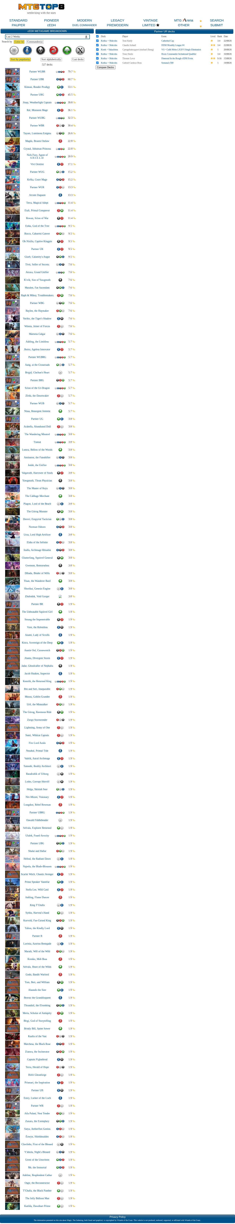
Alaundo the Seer (37, 990)
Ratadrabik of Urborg (37, 774)
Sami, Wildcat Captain (37, 735)
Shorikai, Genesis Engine (37, 588)
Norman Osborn (37, 527)
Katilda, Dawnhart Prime (37, 1206)
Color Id (19, 41)
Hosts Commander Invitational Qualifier (178, 54)
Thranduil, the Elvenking (37, 1005)
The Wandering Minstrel (37, 434)
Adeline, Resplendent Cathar (37, 1175)
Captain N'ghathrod (37, 1059)
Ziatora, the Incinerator (37, 1051)
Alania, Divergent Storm (37, 658)
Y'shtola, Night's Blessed (37, 1152)
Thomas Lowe (128, 58)
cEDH (51, 25)
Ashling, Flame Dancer (37, 897)
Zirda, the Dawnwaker (37, 395)
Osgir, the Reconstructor (37, 1183)
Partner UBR (37, 79)
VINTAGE (150, 20)
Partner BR (37, 604)
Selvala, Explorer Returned (37, 828)
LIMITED (148, 25)
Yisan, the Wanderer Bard (37, 581)
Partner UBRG (37, 812)
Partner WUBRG (37, 357)
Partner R (37, 936)
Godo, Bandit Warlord (37, 974)
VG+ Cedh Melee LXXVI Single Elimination (181, 49)
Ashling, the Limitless (37, 341)
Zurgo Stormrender (37, 719)
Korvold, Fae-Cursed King (37, 920)
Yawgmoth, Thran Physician (37, 480)
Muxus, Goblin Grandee (37, 696)
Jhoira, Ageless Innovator (37, 349)
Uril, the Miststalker (37, 704)
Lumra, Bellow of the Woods (37, 449)
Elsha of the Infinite (37, 542)
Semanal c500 (167, 63)
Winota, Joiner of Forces (37, 326)
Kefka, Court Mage (37, 179)
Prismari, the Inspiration (37, 1082)
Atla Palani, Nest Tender (37, 1113)
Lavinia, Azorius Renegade (37, 943)
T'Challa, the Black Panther (37, 1190)
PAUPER (18, 25)
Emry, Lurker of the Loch (37, 1098)
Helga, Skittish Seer (37, 789)
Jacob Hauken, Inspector (37, 673)
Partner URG (37, 94)
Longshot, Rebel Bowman (37, 804)
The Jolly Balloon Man (37, 1198)
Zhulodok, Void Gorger (37, 596)
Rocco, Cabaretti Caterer (37, 233)
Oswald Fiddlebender (37, 820)
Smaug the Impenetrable (37, 619)
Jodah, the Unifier (37, 465)
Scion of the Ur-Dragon (37, 388)
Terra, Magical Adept (37, 202)
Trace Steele (127, 54)
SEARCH (217, 20)
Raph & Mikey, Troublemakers (37, 295)
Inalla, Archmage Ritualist (37, 550)
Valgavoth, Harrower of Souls (37, 473)
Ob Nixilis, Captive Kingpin (37, 241)
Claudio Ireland (129, 45)
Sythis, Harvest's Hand (37, 912)
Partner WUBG (37, 118)
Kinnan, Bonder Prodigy (37, 87)
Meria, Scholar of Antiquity (37, 1013)
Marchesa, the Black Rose (37, 1044)
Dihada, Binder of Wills (37, 573)
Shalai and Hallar (37, 851)
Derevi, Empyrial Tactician (37, 519)
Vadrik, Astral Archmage (37, 758)
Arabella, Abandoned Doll (37, 426)
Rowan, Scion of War (37, 218)
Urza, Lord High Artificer (37, 534)
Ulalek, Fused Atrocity (37, 835)
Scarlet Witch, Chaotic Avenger (37, 874)
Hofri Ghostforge (37, 1075)
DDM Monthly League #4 (172, 45)
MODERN (84, 20)
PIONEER (51, 20)
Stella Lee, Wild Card (37, 889)
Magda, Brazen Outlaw (37, 141)
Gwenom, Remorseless (37, 565)
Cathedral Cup (167, 41)
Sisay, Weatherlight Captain (37, 102)
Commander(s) (35, 41)
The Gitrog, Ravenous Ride (37, 712)
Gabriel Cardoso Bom (132, 63)
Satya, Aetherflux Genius (37, 1129)
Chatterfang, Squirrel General (37, 557)
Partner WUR (37, 187)
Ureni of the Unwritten (37, 1159)
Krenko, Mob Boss (37, 959)
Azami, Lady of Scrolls (37, 635)
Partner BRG (37, 380)
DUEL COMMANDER (84, 25)
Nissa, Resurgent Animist (37, 411)
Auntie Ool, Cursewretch (37, 650)
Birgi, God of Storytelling (37, 1020)
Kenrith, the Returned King (37, 681)
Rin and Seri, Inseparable (37, 689)
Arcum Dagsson (37, 195)
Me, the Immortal (37, 1167)
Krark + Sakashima (109, 49)
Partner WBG (37, 303)
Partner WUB (37, 403)
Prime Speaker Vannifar (37, 882)
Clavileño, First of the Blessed (37, 1144)
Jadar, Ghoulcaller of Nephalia (37, 665)
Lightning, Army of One (37, 727)
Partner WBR (37, 125)
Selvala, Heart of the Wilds (37, 966)
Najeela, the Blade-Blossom (37, 866)
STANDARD (18, 20)
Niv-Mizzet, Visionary (37, 797)
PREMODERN (117, 25)
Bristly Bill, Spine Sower (37, 1028)
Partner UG (37, 418)
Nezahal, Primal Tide (37, 750)
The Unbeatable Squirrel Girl (37, 611)
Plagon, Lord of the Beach (37, 503)
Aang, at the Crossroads (37, 364)
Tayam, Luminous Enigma (37, 133)
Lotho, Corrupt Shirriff (37, 781)
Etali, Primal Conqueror (37, 210)
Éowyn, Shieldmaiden (37, 1136)
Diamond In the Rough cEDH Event (177, 58)
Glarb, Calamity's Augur (37, 256)
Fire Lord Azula (37, 743)
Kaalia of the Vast (37, 1036)
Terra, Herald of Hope (37, 1067)
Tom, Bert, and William (37, 982)
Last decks (78, 59)
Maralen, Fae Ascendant (37, 287)
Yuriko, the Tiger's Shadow (37, 318)
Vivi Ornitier (37, 164)
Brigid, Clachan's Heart (37, 372)
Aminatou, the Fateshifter (37, 457)
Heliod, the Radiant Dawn (37, 858)
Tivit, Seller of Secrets (37, 264)
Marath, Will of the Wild (37, 951)
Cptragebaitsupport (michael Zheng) (138, 49)
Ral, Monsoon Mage (37, 110)
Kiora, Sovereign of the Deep (37, 642)
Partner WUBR (37, 71)
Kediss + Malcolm (109, 41)
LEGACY (117, 20)
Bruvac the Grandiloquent (37, 997)
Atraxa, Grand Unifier (37, 272)
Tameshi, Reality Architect (37, 766)
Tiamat (37, 442)
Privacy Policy (118, 1216)
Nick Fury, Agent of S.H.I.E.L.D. (37, 156)
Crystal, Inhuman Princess (37, 148)
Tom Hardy (127, 41)
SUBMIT (216, 25)
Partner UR (37, 249)
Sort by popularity (20, 59)
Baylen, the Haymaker (37, 310)
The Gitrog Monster (37, 511)
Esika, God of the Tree (37, 226)
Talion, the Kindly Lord (37, 928)
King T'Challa (37, 905)
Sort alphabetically (51, 59)
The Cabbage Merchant (37, 496)
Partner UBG (37, 843)
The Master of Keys (37, 488)
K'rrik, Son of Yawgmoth (37, 280)
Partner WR (37, 1105)
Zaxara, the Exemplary (37, 1121)
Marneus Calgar (37, 334)
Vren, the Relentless (37, 627)
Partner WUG (37, 172)
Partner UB (37, 1090)
